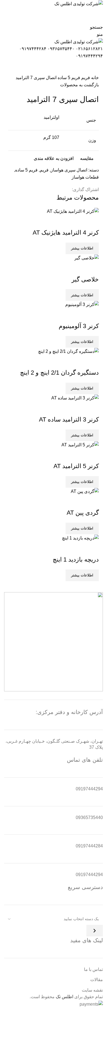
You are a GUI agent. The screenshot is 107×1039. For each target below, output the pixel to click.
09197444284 (89, 846)
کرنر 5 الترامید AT (76, 466)
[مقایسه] (92, 222)
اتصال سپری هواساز (69, 170)
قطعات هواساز (85, 177)
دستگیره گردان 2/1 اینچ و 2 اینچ (59, 372)
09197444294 (89, 788)
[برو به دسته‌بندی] (94, 930)
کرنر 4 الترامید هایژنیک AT (66, 232)
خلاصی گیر (85, 279)
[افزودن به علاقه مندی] (62, 222)
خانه (94, 77)
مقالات (96, 979)
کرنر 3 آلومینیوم (79, 326)
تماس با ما (93, 969)
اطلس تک (64, 996)
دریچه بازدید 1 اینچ (76, 559)
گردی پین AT (83, 512)
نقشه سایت (92, 990)
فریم (85, 77)
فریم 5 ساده (68, 77)
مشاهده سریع (77, 222)
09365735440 (89, 817)
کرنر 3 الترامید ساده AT (69, 419)
